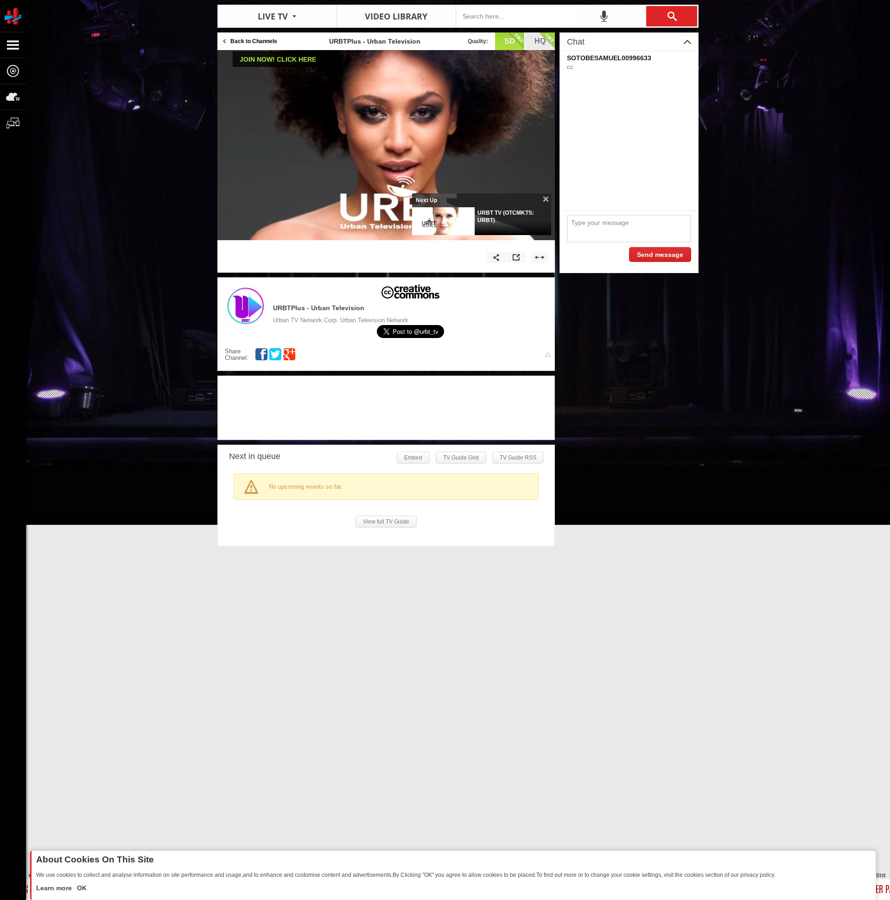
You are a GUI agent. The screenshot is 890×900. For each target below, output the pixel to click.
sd (509, 41)
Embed (413, 457)
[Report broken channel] (548, 354)
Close (880, 875)
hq (540, 41)
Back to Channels (253, 41)
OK (81, 888)
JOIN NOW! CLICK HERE (278, 59)
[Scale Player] (539, 257)
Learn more (55, 888)
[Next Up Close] (546, 199)
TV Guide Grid (461, 457)
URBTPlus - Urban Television (318, 308)
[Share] (496, 257)
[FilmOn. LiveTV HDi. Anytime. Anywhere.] (13, 16)
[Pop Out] (516, 257)
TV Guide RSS (518, 457)
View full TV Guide (386, 521)
